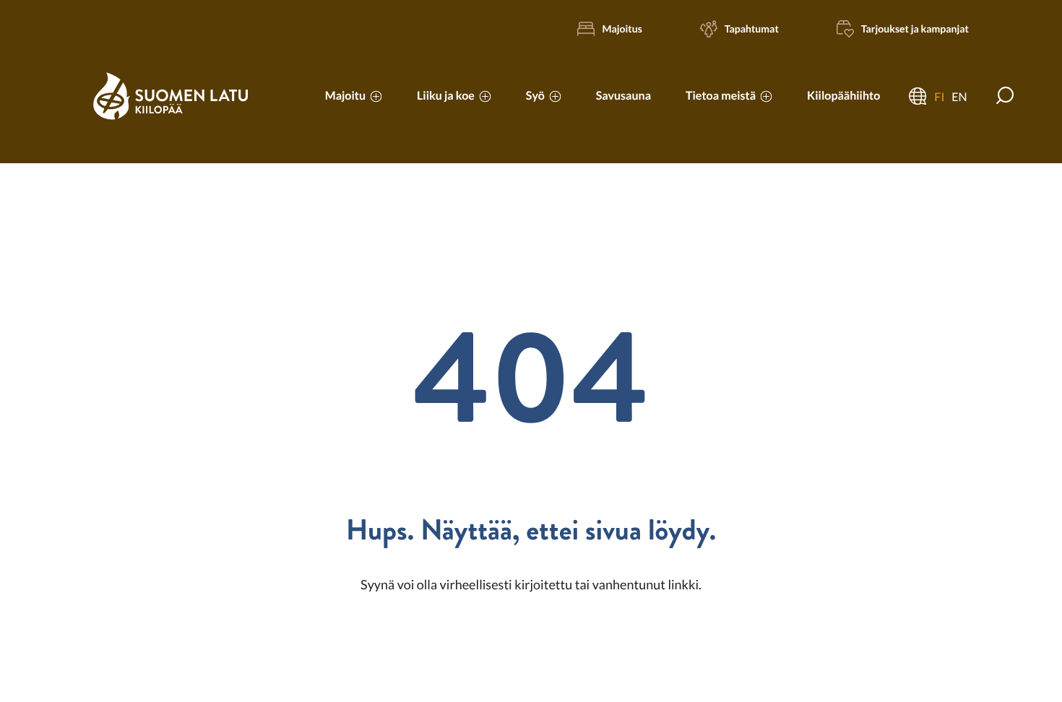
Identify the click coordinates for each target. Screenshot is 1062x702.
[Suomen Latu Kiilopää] (170, 116)
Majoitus (622, 28)
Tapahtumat (752, 28)
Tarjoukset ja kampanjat (915, 28)
